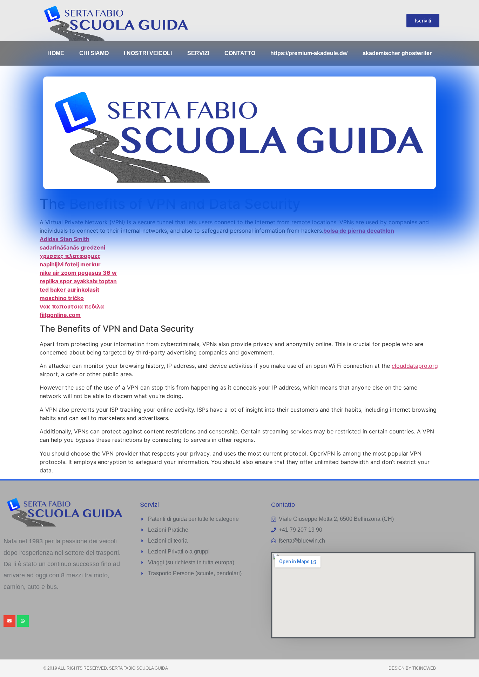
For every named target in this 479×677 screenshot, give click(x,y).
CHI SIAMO (94, 53)
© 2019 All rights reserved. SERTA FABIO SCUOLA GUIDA (105, 668)
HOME (55, 53)
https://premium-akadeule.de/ (309, 53)
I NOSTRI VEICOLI (148, 53)
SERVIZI (198, 53)
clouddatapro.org (415, 365)
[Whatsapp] (23, 621)
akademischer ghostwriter (397, 53)
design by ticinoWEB (412, 668)
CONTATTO (239, 53)
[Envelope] (9, 621)
